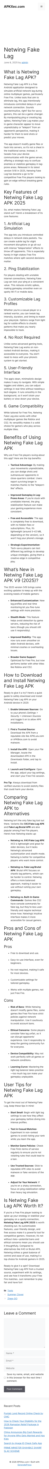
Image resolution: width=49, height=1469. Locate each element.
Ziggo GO (12, 1298)
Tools (10, 1290)
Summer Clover (15, 1294)
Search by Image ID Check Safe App (23, 1443)
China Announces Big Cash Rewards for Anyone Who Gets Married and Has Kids (24, 1435)
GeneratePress (24, 1465)
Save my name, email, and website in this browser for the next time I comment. (25, 1377)
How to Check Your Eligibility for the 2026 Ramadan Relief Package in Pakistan (22, 1424)
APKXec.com (14, 6)
